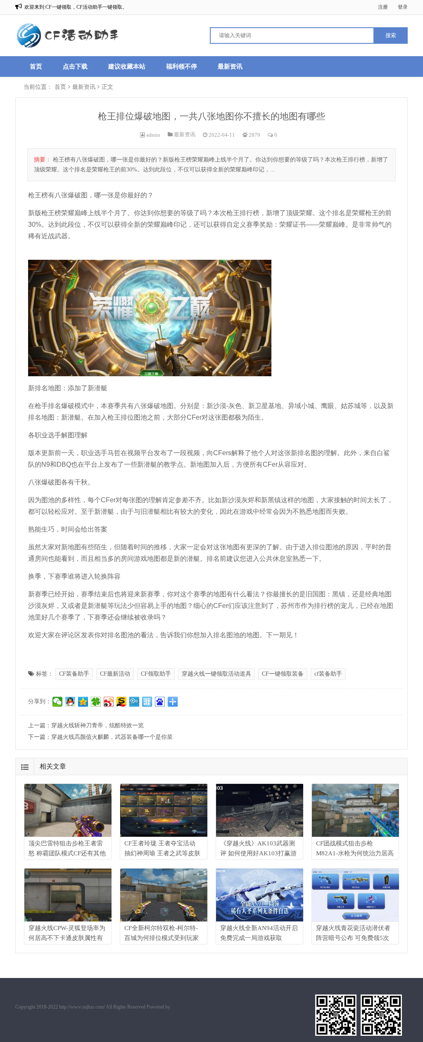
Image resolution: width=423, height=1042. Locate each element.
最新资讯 (230, 66)
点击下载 (75, 66)
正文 (107, 87)
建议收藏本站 (126, 66)
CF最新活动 (115, 674)
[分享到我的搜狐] (121, 702)
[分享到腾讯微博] (134, 702)
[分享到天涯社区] (147, 702)
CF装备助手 (74, 674)
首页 (36, 66)
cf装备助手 (328, 674)
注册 (383, 7)
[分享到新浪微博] (109, 702)
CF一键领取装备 (283, 674)
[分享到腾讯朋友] (96, 702)
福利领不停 (181, 66)
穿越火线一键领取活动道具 (216, 674)
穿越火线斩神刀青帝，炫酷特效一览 (97, 725)
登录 (403, 7)
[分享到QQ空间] (83, 702)
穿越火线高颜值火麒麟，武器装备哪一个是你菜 (112, 737)
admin (153, 135)
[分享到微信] (57, 702)
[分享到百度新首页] (160, 702)
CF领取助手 (156, 674)
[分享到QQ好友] (70, 702)
